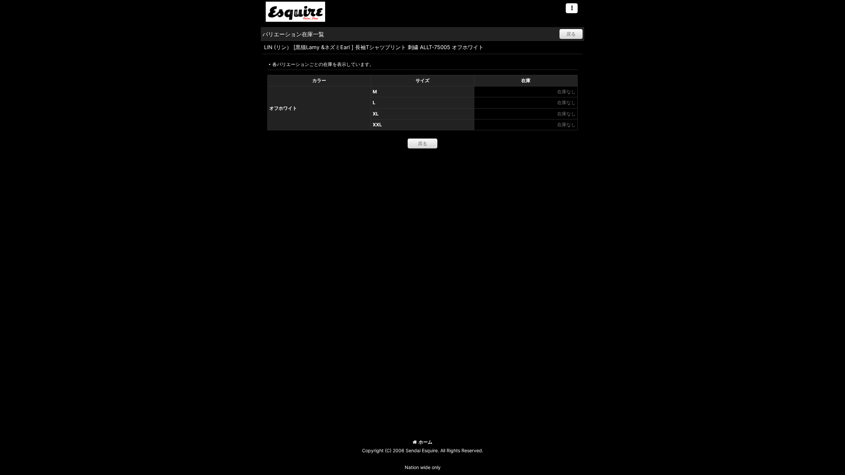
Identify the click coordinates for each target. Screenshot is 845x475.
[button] (572, 8)
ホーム (425, 442)
